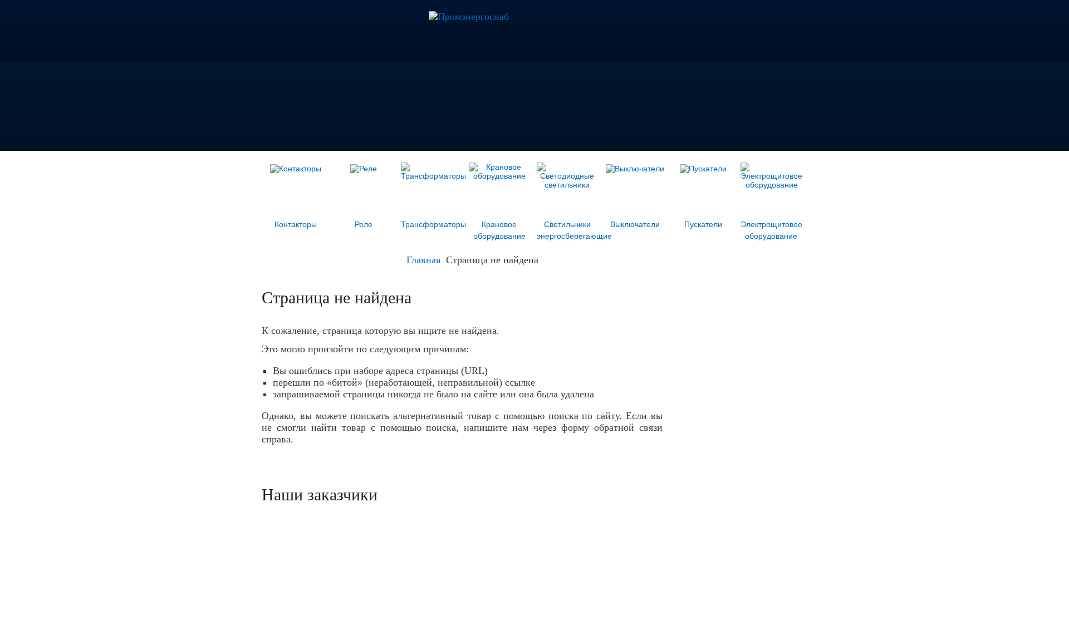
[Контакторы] (295, 168)
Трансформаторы (433, 224)
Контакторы (295, 224)
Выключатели (635, 224)
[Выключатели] (635, 168)
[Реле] (363, 168)
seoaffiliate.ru (787, 607)
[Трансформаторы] (433, 175)
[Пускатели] (703, 168)
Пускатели (703, 224)
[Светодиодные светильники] (567, 184)
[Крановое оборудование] (499, 175)
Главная (423, 259)
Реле (363, 224)
